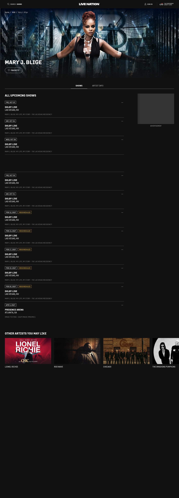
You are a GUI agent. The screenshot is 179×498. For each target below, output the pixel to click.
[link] (64, 108)
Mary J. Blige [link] (23, 12)
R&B (13, 12)
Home (7, 12)
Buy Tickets (108, 109)
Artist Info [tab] (97, 85)
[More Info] (122, 102)
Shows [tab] (79, 85)
